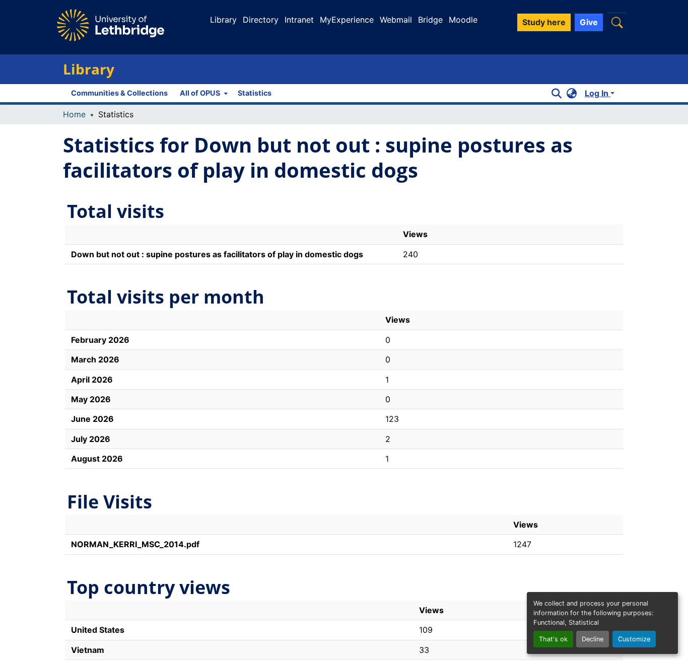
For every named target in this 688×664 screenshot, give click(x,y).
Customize (634, 639)
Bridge (430, 20)
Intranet (299, 20)
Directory (261, 20)
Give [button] (589, 22)
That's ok (553, 639)
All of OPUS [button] (200, 93)
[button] (617, 22)
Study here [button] (544, 22)
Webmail (396, 20)
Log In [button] (597, 93)
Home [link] (74, 114)
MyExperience (347, 20)
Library (223, 20)
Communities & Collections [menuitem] (119, 93)
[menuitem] (203, 93)
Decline (592, 639)
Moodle (463, 20)
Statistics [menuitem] (254, 93)
